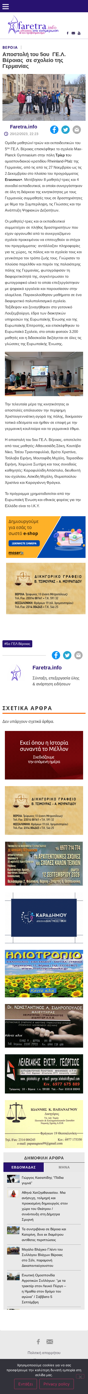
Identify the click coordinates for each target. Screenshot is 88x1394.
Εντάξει (25, 1383)
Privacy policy (57, 1383)
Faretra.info (23, 126)
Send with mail (77, 130)
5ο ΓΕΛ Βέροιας (18, 644)
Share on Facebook (54, 130)
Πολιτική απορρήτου (44, 1353)
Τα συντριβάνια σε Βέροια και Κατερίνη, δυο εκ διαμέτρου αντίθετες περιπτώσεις (44, 1234)
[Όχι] (80, 1376)
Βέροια (10, 47)
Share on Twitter (65, 130)
